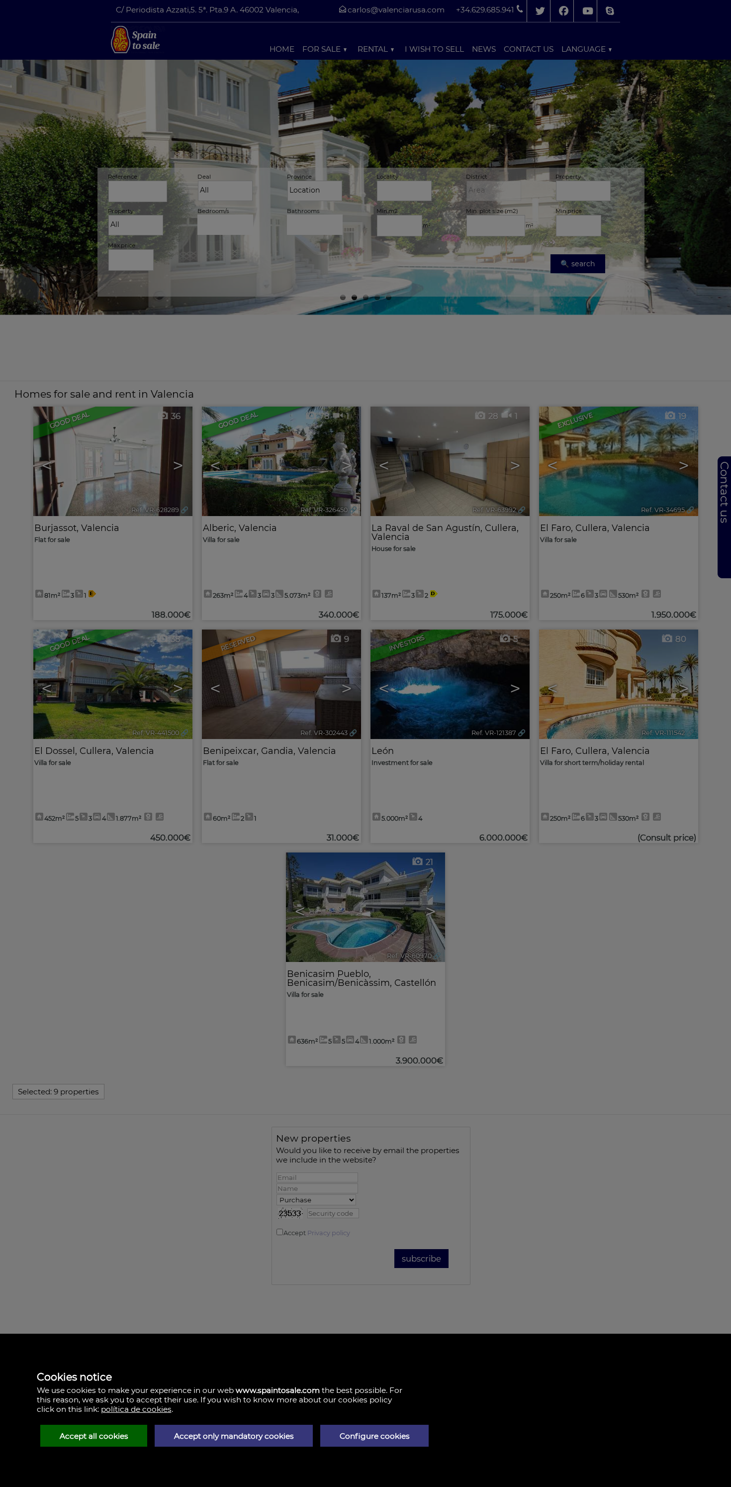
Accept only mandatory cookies (234, 1436)
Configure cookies (375, 1436)
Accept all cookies (94, 1436)
